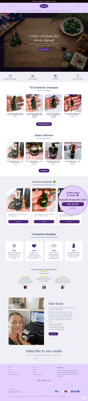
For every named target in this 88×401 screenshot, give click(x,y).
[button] (10, 6)
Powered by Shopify (23, 396)
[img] (44, 272)
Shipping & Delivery (37, 374)
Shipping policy (62, 396)
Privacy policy (38, 396)
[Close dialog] (85, 187)
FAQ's (34, 372)
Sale (10, 367)
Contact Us (11, 372)
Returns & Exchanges (14, 374)
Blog (10, 369)
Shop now (18, 221)
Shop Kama (44, 170)
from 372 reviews (44, 273)
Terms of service (45, 396)
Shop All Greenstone (44, 124)
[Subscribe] (54, 358)
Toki (73, 250)
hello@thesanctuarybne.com (71, 376)
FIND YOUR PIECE (44, 49)
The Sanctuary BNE (15, 396)
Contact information (54, 396)
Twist (54, 250)
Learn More (53, 334)
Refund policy (31, 396)
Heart (34, 250)
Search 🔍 (35, 367)
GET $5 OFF (73, 204)
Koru (14, 250)
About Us (35, 369)
